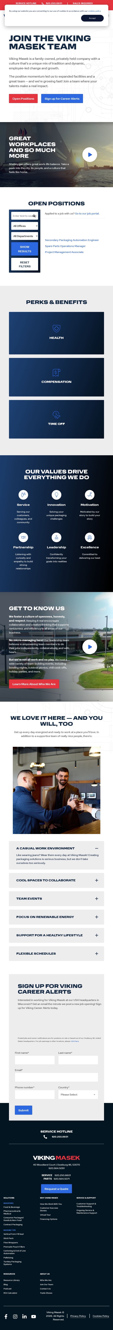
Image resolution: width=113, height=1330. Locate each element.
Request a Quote (56, 1189)
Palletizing (8, 1257)
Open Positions (23, 98)
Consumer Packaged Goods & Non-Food (14, 1219)
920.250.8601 (63, 1175)
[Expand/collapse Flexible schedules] (97, 954)
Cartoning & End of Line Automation (15, 1252)
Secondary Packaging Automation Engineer (72, 240)
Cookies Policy (101, 1315)
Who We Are (45, 1280)
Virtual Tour (45, 1214)
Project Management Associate (64, 252)
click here (75, 1041)
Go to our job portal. (87, 213)
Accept (92, 18)
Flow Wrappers (11, 1242)
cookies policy (94, 11)
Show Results (24, 249)
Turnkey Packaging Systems (12, 1263)
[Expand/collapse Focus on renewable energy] (97, 917)
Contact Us (45, 1288)
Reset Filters (25, 264)
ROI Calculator (10, 1293)
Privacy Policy (78, 1315)
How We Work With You (51, 1204)
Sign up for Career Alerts (62, 98)
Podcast (7, 1288)
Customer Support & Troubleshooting (86, 1205)
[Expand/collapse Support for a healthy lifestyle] (97, 935)
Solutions (9, 1198)
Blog (6, 1284)
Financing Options (48, 1219)
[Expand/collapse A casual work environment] (97, 848)
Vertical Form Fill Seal (14, 1234)
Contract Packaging (13, 1224)
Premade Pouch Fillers (14, 1246)
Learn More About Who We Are (34, 684)
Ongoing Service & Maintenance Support (87, 1211)
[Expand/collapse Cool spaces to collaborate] (97, 880)
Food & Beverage (12, 1207)
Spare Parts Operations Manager (65, 246)
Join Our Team (46, 1284)
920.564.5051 (57, 1168)
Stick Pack (8, 1238)
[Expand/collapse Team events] (97, 899)
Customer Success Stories (49, 1209)
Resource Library (12, 1280)
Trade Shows (46, 1293)
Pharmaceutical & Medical (12, 1212)
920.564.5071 (62, 1178)
